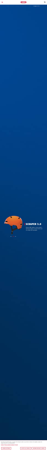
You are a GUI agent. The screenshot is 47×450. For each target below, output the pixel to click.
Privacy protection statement (9, 444)
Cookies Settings (6, 448)
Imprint (16, 444)
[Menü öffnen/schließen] (44, 2)
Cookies (2, 444)
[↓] (15, 236)
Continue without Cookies (39, 448)
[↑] (11, 236)
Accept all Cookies (25, 448)
